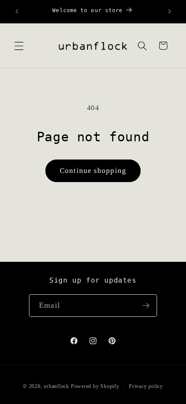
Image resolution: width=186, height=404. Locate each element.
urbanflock (56, 387)
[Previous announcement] (16, 11)
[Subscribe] (145, 305)
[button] (19, 45)
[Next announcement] (169, 11)
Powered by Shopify (95, 387)
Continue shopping (93, 170)
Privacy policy (146, 386)
